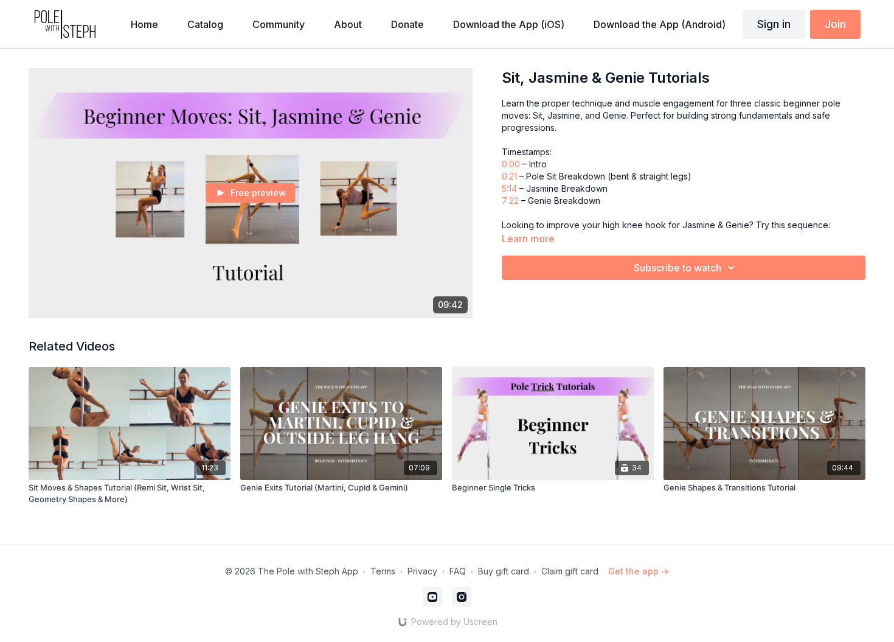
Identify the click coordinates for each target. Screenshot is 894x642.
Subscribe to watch (677, 268)
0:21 (509, 176)
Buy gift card (503, 571)
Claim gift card (569, 571)
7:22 (510, 200)
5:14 (509, 188)
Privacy (422, 571)
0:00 (511, 164)
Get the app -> (638, 571)
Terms (382, 571)
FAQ (457, 571)
